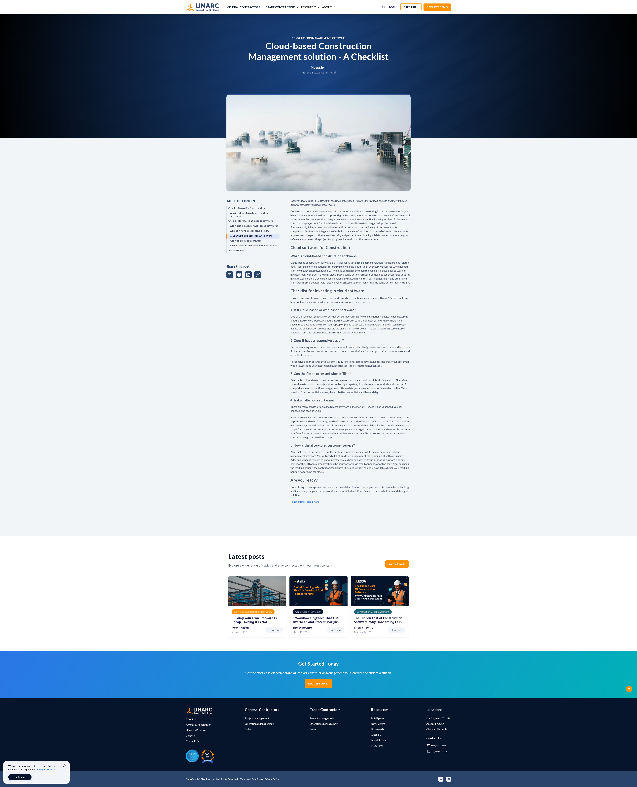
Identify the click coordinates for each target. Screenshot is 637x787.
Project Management (257, 718)
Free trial (411, 7)
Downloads (377, 729)
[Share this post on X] (230, 275)
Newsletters (378, 723)
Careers (190, 735)
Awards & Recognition (198, 724)
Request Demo (437, 7)
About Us (191, 719)
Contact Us (192, 741)
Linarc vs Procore (196, 730)
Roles (248, 729)
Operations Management (259, 723)
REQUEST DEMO (318, 683)
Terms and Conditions (251, 779)
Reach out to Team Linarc (304, 501)
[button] (245, 7)
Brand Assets (378, 740)
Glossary (376, 734)
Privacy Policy (272, 779)
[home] (202, 7)
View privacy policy (46, 769)
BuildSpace (377, 718)
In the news (377, 745)
